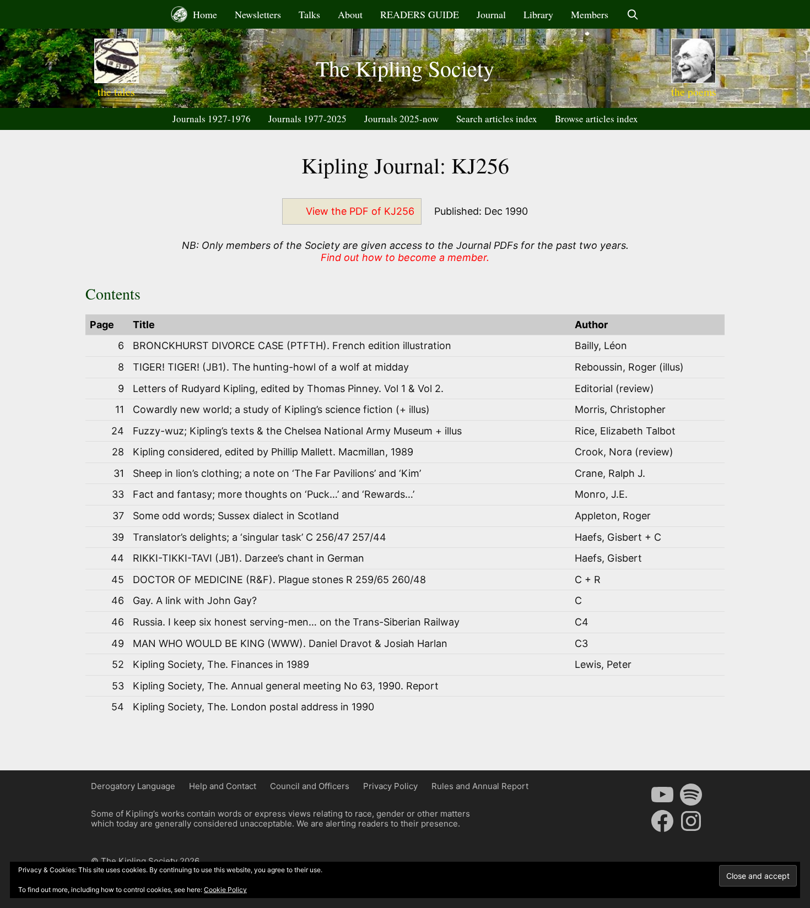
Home (203, 14)
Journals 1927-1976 (211, 118)
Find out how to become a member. (405, 257)
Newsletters (258, 14)
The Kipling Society (405, 68)
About (350, 14)
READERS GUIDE (419, 14)
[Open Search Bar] (632, 14)
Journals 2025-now (401, 118)
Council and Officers (309, 786)
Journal (491, 14)
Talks (309, 14)
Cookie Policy (225, 889)
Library (538, 14)
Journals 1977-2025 (307, 118)
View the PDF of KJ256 (360, 211)
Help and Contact (222, 786)
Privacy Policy (390, 786)
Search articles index (496, 118)
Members (589, 14)
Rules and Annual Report (479, 786)
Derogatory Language (133, 786)
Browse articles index (596, 118)
